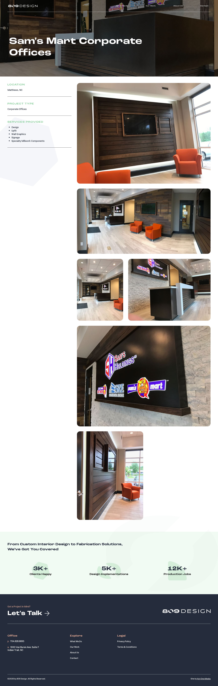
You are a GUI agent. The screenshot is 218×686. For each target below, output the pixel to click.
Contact (74, 658)
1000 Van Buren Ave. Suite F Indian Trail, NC (23, 648)
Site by (201, 679)
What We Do (76, 641)
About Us (74, 653)
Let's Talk (24, 613)
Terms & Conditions (127, 647)
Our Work (74, 647)
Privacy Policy (124, 641)
